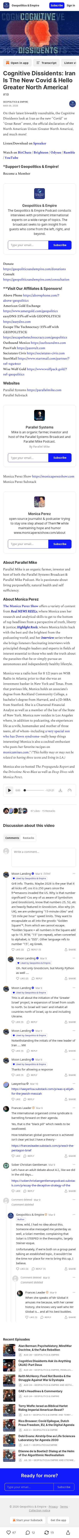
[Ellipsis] (74, 873)
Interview (47, 637)
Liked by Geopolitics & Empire (31, 878)
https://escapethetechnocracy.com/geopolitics (35, 337)
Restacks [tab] (28, 838)
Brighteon (41, 152)
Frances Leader (21, 1108)
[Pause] (4, 51)
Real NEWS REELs (24, 611)
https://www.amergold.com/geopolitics (30, 311)
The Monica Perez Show (20, 606)
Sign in (71, 5)
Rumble (69, 152)
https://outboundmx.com (48, 342)
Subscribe (57, 5)
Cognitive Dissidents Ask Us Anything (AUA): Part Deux (44, 1363)
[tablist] (19, 838)
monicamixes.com (16, 752)
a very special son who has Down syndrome (36, 734)
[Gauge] (69, 790)
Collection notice (39, 1510)
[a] (9, 1350)
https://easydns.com (17, 321)
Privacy (53, 1506)
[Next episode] (12, 51)
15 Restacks (48, 811)
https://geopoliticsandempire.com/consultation (36, 279)
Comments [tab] (12, 838)
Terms (64, 1506)
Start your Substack (29, 1520)
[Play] (9, 790)
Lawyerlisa (19, 1084)
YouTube (11, 157)
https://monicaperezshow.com (53, 476)
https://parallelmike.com (44, 390)
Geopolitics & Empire (15, 101)
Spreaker (39, 143)
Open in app (20, 63)
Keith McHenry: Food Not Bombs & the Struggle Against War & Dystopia (44, 1378)
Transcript (49, 63)
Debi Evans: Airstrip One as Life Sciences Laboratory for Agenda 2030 (46, 1438)
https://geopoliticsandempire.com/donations (34, 269)
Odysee (56, 152)
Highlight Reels (27, 627)
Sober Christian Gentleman (29, 1164)
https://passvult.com (31, 348)
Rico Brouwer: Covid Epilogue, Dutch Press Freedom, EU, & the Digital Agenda (46, 1423)
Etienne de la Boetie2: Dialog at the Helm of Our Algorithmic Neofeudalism (46, 1453)
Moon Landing (21, 873)
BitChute (24, 152)
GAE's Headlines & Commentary (40, 1391)
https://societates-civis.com (46, 353)
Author (21, 1219)
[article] (39, 1350)
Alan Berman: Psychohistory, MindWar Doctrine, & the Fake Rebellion (45, 1348)
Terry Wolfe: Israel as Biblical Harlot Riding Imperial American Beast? (43, 1408)
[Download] (60, 790)
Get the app (58, 1520)
